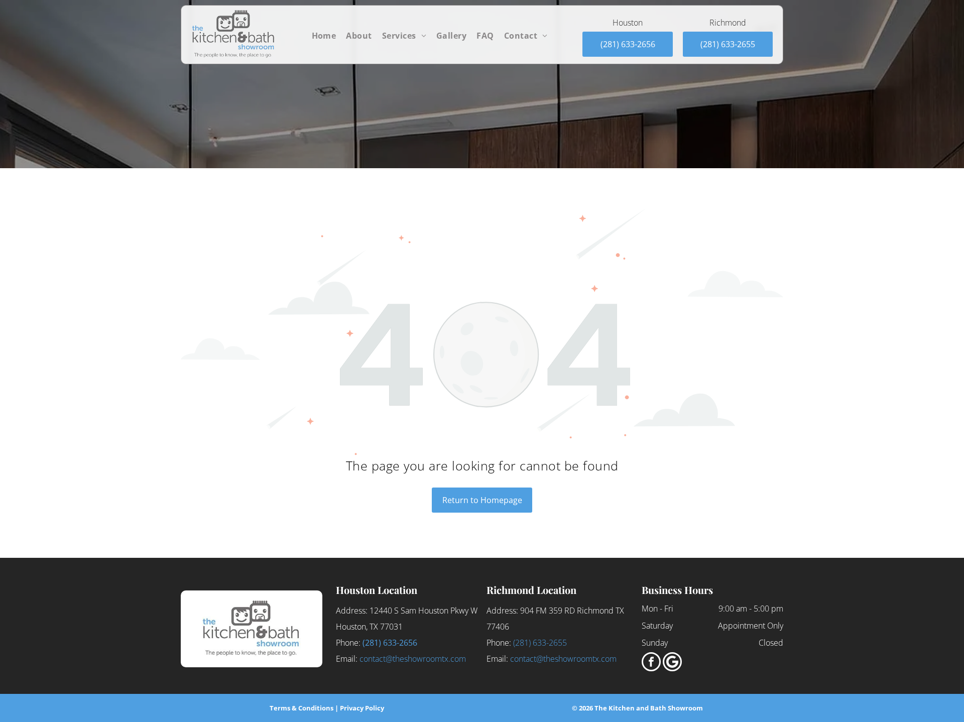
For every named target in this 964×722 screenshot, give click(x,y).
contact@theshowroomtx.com (412, 658)
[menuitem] (324, 36)
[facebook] (651, 663)
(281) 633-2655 (540, 642)
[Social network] (672, 663)
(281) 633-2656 (390, 642)
